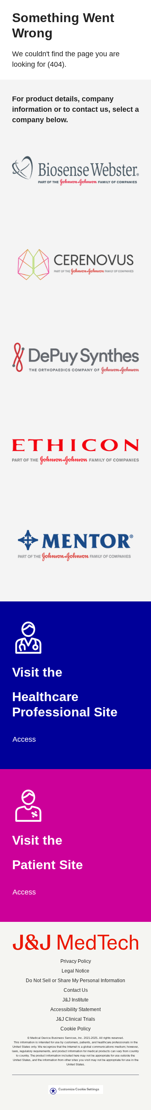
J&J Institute (75, 1000)
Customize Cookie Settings (78, 1089)
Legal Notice (75, 971)
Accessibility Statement (75, 1009)
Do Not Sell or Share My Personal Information (75, 980)
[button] (75, 176)
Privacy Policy (75, 961)
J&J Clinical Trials (75, 1019)
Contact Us (76, 990)
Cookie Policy (75, 1029)
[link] (28, 739)
